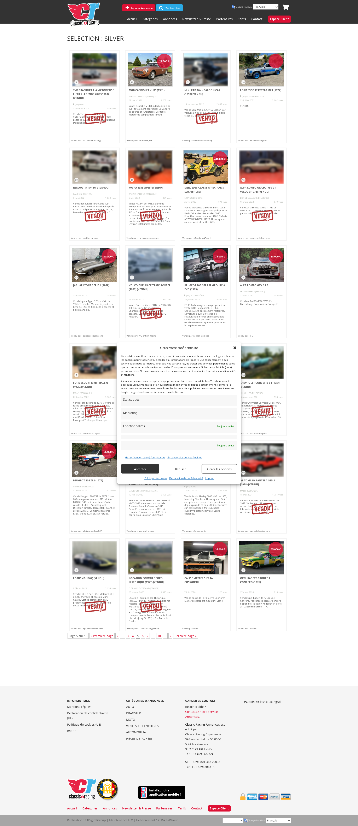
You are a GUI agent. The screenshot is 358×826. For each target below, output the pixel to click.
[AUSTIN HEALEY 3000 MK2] (205, 487)
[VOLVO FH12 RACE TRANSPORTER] (150, 292)
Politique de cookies (155, 478)
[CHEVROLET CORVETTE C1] (261, 389)
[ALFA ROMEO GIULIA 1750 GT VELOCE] (261, 194)
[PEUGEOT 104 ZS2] (94, 487)
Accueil (132, 19)
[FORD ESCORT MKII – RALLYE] (94, 389)
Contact (256, 19)
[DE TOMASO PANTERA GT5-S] (261, 487)
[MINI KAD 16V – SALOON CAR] (205, 97)
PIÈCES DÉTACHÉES (139, 739)
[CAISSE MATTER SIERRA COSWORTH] (205, 585)
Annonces (170, 19)
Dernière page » (185, 636)
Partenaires (224, 19)
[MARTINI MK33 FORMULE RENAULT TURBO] (150, 487)
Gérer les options (219, 469)
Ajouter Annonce (141, 8)
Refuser (180, 469)
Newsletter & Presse (196, 19)
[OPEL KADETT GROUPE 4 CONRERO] (261, 585)
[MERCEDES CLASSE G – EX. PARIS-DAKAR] (205, 194)
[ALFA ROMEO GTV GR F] (261, 292)
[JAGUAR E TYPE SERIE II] (94, 292)
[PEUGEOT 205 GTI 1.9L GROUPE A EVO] (205, 292)
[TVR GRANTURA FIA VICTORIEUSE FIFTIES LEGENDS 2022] (94, 97)
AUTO (130, 707)
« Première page (102, 636)
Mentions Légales (79, 707)
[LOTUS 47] (94, 585)
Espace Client (279, 19)
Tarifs (242, 19)
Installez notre (165, 792)
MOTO (130, 719)
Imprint (209, 478)
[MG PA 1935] (150, 194)
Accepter (140, 469)
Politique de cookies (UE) (84, 724)
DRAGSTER (133, 713)
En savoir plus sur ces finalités (184, 457)
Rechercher (172, 8)
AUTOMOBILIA (136, 732)
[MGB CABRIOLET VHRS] (150, 97)
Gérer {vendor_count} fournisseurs (145, 457)
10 (159, 636)
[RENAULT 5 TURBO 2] (94, 194)
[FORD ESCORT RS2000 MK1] (261, 97)
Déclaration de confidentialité (186, 478)
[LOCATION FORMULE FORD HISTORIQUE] (150, 585)
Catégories (150, 19)
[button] (235, 348)
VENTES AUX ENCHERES (142, 726)
